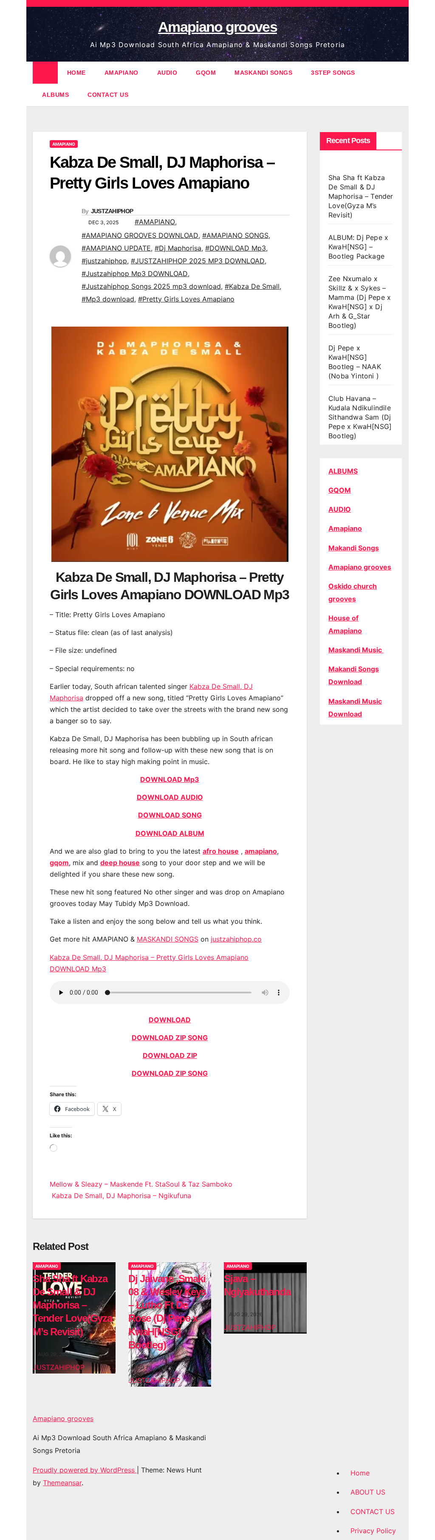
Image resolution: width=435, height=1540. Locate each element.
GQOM (206, 72)
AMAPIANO (121, 72)
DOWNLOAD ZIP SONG (170, 1037)
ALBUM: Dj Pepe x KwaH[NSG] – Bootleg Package (358, 246)
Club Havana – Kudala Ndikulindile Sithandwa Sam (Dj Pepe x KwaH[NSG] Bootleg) (360, 417)
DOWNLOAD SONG (170, 815)
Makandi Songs (353, 548)
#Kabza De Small (252, 286)
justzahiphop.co (236, 939)
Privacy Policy (373, 1530)
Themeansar (62, 1482)
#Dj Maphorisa (178, 248)
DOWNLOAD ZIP (170, 1055)
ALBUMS (55, 94)
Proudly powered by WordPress (85, 1470)
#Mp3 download (108, 299)
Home (360, 1473)
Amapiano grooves (217, 27)
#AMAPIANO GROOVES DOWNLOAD (140, 235)
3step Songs (333, 72)
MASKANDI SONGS (263, 72)
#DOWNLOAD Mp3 (235, 248)
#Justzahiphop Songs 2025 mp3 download (151, 286)
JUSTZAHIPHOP (112, 211)
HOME (76, 72)
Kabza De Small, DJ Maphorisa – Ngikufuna (120, 1195)
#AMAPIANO (155, 221)
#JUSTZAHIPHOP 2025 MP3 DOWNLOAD (198, 261)
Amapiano (345, 528)
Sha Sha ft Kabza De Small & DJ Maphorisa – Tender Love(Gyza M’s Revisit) (72, 1305)
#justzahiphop (104, 261)
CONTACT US (108, 94)
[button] (396, 83)
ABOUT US (367, 1492)
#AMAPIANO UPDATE (116, 248)
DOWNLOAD (170, 1019)
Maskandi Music (356, 650)
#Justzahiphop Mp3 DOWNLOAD (135, 273)
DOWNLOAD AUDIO (170, 797)
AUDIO (167, 72)
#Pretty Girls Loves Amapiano (186, 299)
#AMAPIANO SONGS (235, 235)
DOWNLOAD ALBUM (170, 833)
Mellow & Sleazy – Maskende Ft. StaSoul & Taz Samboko (141, 1184)
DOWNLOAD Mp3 (169, 779)
